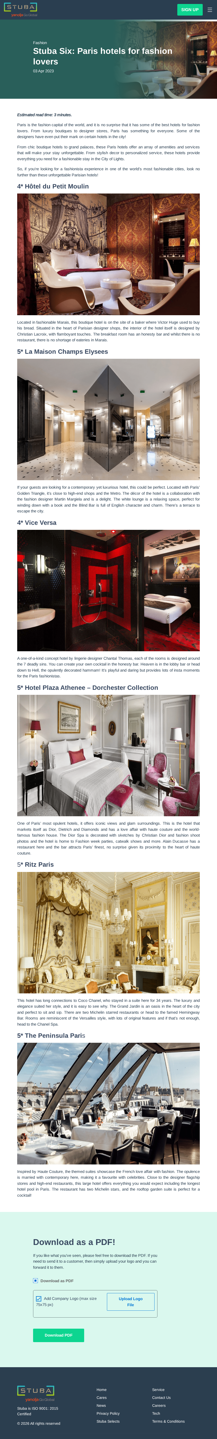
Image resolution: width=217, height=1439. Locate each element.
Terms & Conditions (168, 1421)
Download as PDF (57, 1280)
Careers (159, 1405)
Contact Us (161, 1397)
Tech (156, 1413)
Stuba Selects (108, 1421)
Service (158, 1390)
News (101, 1405)
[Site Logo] (20, 10)
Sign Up (190, 9)
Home (102, 1390)
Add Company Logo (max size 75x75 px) (66, 1301)
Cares (102, 1397)
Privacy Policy (108, 1413)
